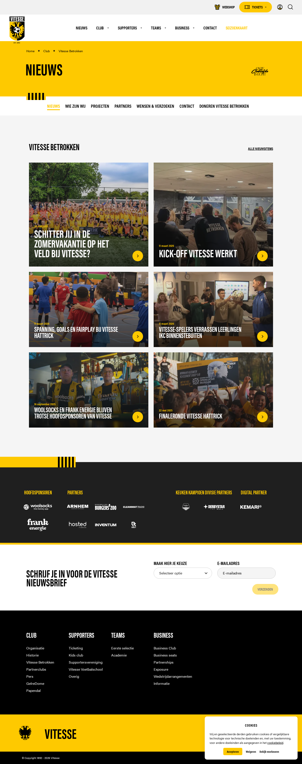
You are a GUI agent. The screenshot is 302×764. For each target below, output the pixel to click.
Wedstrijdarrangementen (172, 676)
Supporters (127, 28)
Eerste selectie (122, 648)
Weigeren (251, 751)
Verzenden (265, 589)
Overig (74, 676)
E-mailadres (228, 563)
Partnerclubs (36, 669)
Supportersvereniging (86, 662)
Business (182, 28)
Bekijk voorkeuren (269, 751)
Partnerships (164, 662)
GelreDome (35, 683)
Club (100, 28)
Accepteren (233, 751)
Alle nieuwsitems (260, 148)
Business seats (165, 655)
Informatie (162, 683)
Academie (119, 655)
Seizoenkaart (237, 28)
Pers (29, 676)
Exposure (161, 669)
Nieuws (81, 28)
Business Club (165, 648)
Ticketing (76, 648)
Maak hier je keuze (170, 563)
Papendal (33, 690)
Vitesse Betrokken (40, 662)
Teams (156, 28)
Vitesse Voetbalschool (86, 669)
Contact (210, 28)
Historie (32, 655)
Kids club (76, 655)
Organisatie (35, 648)
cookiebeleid (275, 743)
